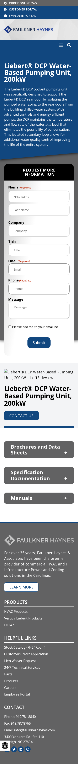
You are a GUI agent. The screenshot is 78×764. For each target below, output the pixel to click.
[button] (60, 45)
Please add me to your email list (35, 326)
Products (15, 602)
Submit (39, 342)
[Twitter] (14, 749)
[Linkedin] (21, 749)
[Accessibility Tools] (5, 746)
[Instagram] (28, 749)
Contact (14, 707)
